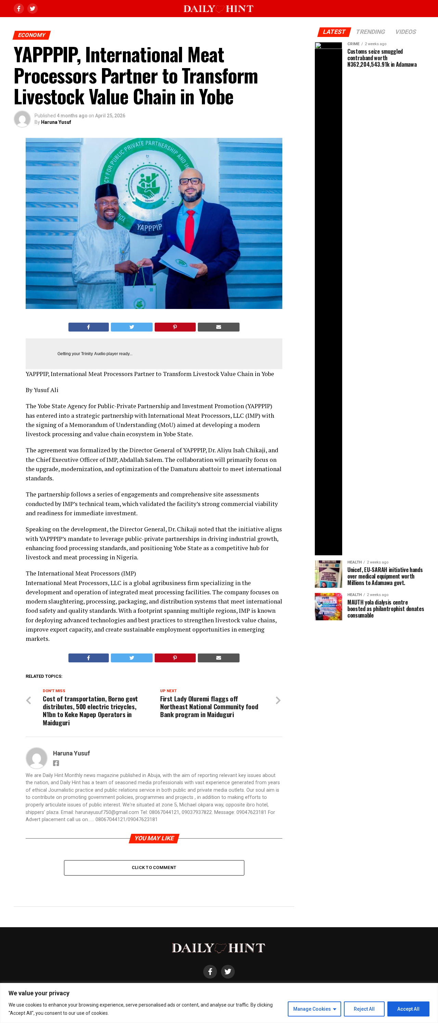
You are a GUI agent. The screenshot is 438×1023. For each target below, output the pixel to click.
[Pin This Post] (175, 327)
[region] (219, 1003)
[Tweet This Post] (132, 327)
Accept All (408, 1009)
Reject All (364, 1009)
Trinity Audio (93, 353)
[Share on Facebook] (88, 327)
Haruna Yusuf (56, 122)
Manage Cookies (312, 1009)
